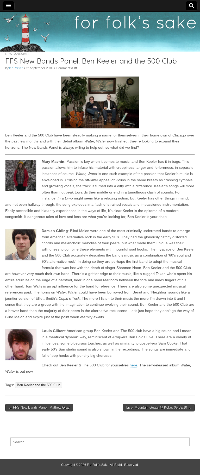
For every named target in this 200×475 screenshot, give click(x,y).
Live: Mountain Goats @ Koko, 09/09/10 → (158, 407)
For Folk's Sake (98, 465)
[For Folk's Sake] (100, 32)
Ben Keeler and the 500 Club (38, 385)
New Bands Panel (18, 53)
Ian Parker (16, 68)
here (133, 365)
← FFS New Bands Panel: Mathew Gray (39, 407)
